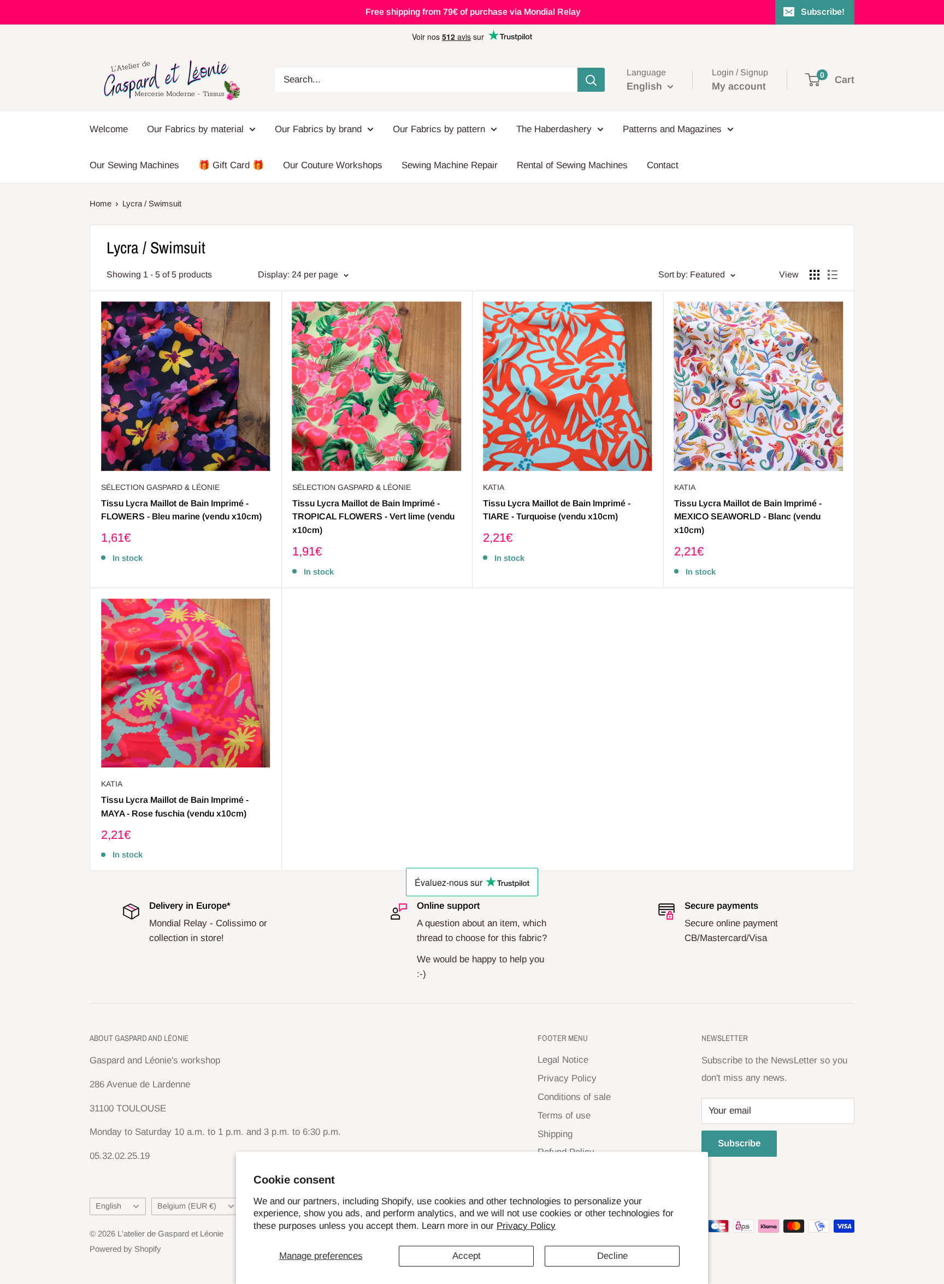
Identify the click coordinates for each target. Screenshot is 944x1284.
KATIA (493, 487)
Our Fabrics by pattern (439, 129)
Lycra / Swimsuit (151, 203)
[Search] (591, 80)
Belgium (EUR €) (186, 1206)
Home (100, 203)
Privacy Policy (526, 1226)
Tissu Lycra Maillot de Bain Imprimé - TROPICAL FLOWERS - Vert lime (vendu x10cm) (373, 517)
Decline (612, 1256)
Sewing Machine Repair (450, 165)
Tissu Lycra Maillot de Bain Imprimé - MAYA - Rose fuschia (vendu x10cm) (175, 806)
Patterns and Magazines (672, 129)
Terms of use (564, 1115)
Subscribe (739, 1143)
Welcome (109, 129)
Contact (662, 165)
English (108, 1206)
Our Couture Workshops (332, 165)
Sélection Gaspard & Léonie (160, 487)
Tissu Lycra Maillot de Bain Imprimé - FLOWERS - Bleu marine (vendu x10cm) (181, 510)
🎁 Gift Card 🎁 (231, 165)
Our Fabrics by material (195, 129)
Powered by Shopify (125, 1248)
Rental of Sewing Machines (572, 165)
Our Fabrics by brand (318, 129)
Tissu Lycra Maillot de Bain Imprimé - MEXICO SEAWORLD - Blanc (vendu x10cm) (748, 517)
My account (739, 86)
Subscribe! (823, 11)
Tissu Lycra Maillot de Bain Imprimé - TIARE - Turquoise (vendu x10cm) (556, 510)
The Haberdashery (554, 129)
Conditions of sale (574, 1097)
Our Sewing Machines (134, 165)
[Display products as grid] (814, 275)
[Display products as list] (832, 275)
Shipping (555, 1134)
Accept (466, 1256)
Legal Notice (563, 1060)
